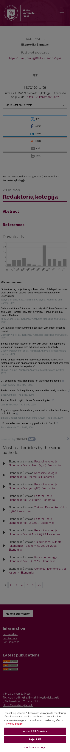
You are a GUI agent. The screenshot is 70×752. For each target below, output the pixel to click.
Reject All (35, 739)
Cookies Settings (35, 747)
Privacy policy (13, 723)
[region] (35, 729)
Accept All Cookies (35, 731)
